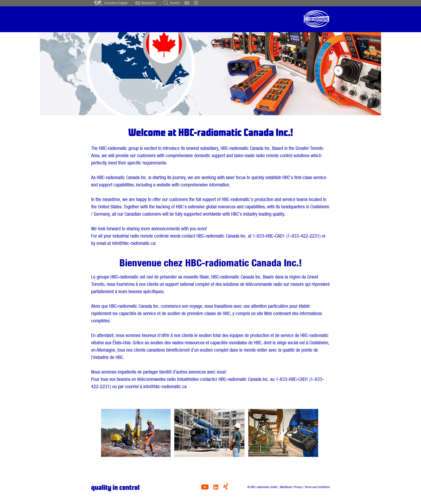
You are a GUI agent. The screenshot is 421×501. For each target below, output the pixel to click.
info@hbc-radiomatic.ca (133, 243)
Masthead (286, 487)
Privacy (298, 487)
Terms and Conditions (317, 487)
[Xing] (225, 488)
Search (175, 3)
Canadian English (116, 3)
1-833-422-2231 (303, 236)
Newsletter (148, 3)
